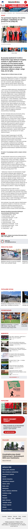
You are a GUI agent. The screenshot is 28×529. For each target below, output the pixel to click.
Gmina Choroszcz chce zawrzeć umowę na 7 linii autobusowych (16, 366)
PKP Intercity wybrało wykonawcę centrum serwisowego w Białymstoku (17, 343)
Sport (14, 13)
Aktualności (11, 356)
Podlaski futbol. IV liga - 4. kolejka (17, 360)
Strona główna (4, 13)
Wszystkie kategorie (7, 509)
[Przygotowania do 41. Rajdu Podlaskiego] (4, 50)
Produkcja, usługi (6, 493)
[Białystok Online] (14, 2)
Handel (4, 476)
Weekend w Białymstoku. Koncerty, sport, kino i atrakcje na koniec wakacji (11, 304)
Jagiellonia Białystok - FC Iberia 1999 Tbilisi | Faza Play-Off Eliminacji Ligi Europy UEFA (9, 326)
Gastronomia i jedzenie (8, 474)
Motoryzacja (5, 488)
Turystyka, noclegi (6, 502)
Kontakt (24, 516)
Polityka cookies (19, 522)
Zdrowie (4, 507)
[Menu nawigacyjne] (25, 2)
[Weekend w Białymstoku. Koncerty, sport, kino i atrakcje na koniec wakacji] (11, 297)
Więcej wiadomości (13, 377)
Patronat (15, 516)
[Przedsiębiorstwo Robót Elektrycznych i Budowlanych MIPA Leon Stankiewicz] (14, 447)
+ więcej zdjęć (14, 53)
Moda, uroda (5, 486)
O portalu (4, 516)
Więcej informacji (6, 460)
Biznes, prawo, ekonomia (8, 469)
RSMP (2, 236)
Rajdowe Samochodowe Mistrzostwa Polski (17, 235)
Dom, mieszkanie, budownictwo (10, 472)
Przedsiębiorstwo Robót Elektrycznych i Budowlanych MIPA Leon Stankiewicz (13, 456)
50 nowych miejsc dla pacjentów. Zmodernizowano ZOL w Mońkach (17, 354)
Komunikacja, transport (8, 481)
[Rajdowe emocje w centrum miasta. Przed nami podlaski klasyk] (11, 254)
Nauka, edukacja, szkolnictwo (9, 490)
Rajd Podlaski (4, 235)
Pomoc (9, 518)
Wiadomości (9, 13)
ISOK (13, 518)
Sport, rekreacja (6, 500)
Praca (19, 516)
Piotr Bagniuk (7, 236)
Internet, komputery (7, 479)
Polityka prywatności (10, 522)
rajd (12, 236)
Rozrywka (4, 497)
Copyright (5, 523)
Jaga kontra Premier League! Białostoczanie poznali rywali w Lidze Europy (17, 372)
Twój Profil (18, 518)
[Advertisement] (14, 276)
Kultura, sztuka (6, 483)
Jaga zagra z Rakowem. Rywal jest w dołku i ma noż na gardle (17, 337)
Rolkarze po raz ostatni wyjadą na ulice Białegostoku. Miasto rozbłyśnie (17, 349)
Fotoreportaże (6, 310)
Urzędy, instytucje (6, 504)
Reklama (4, 495)
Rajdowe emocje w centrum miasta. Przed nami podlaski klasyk (11, 262)
